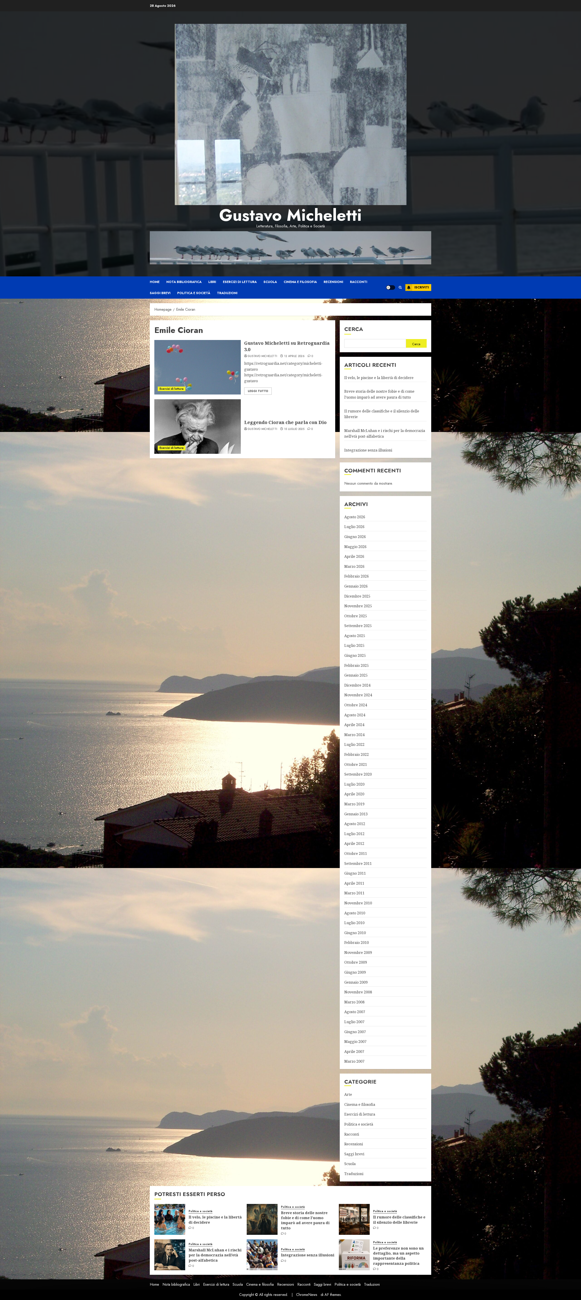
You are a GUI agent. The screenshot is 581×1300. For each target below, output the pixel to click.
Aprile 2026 (354, 556)
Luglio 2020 (354, 784)
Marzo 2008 (354, 1002)
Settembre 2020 (358, 774)
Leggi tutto (258, 391)
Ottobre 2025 (355, 615)
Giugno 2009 (355, 972)
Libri (212, 282)
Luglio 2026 (354, 526)
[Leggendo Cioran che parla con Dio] (197, 426)
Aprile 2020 (354, 793)
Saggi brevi (160, 293)
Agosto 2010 (354, 912)
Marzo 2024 (354, 734)
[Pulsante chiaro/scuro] (390, 287)
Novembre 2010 (358, 903)
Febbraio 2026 (356, 576)
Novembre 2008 (358, 992)
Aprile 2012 (354, 843)
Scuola (270, 282)
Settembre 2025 (358, 625)
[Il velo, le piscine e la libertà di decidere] (169, 1219)
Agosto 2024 (354, 714)
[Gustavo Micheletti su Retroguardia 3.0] (197, 367)
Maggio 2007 (355, 1041)
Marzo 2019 (354, 803)
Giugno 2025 (355, 655)
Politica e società (193, 293)
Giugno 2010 (355, 932)
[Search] (400, 287)
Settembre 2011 (358, 863)
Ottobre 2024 (355, 704)
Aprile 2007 (354, 1051)
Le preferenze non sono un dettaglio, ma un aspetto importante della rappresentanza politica (398, 1256)
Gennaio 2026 (356, 586)
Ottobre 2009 (355, 962)
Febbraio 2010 (356, 942)
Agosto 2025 (354, 635)
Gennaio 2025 (356, 675)
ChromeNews (306, 1294)
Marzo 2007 (354, 1061)
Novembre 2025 (358, 605)
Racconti (358, 282)
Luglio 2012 (354, 833)
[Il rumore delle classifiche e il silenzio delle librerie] (354, 1219)
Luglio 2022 (354, 744)
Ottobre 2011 (355, 853)
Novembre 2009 (358, 952)
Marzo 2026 (354, 566)
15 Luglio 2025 (294, 429)
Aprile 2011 (354, 883)
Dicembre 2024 (357, 685)
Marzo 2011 (354, 893)
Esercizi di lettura (240, 282)
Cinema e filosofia (300, 282)
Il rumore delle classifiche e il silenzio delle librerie (399, 1220)
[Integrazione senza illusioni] (262, 1254)
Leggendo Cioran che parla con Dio (285, 422)
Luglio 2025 (354, 645)
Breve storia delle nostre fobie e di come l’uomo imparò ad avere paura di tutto (305, 1220)
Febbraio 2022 (356, 754)
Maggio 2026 (355, 546)
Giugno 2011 (355, 873)
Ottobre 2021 (355, 764)
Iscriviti (421, 287)
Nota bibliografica (184, 282)
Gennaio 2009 (356, 982)
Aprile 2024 (354, 724)
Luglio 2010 (354, 922)
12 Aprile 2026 (294, 356)
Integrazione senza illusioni (368, 450)
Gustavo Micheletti (290, 215)
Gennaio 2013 (356, 813)
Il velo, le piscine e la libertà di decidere (379, 377)
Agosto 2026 (354, 516)
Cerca (353, 329)
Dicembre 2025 (357, 596)
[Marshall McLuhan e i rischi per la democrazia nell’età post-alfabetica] (169, 1254)
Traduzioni (227, 293)
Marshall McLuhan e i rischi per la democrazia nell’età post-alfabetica (215, 1255)
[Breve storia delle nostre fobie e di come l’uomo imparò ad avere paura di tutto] (262, 1219)
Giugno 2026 (355, 536)
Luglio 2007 (354, 1021)
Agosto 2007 (354, 1011)
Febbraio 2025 (356, 665)
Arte (348, 1094)
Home (155, 282)
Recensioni (333, 282)
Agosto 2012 (354, 823)
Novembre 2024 (358, 694)
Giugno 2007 (355, 1031)
